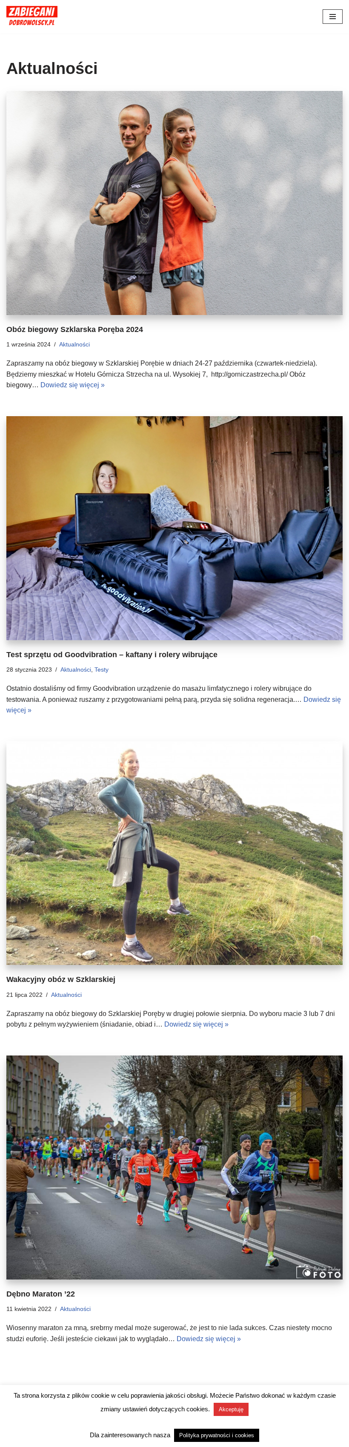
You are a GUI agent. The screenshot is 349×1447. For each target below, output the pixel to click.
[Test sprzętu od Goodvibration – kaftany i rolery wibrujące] (174, 528)
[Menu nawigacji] (333, 16)
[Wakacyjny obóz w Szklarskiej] (174, 853)
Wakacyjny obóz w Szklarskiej (60, 979)
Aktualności (74, 344)
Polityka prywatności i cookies (216, 1435)
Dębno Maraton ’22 (40, 1294)
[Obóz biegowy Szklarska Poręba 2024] (174, 203)
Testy (101, 669)
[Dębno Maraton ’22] (174, 1167)
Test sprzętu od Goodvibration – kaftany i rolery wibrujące (111, 654)
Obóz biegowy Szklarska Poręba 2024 (74, 329)
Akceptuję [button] (231, 1409)
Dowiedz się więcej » (72, 385)
